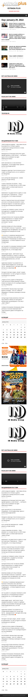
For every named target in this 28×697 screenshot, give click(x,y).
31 (3, 339)
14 (17, 332)
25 (6, 337)
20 (14, 334)
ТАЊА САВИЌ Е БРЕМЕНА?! (16, 56)
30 (24, 337)
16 (24, 332)
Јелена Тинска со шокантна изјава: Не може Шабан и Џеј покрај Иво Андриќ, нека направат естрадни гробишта (17, 25)
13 (14, 332)
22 (21, 334)
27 (14, 337)
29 (21, 337)
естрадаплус (13, 29)
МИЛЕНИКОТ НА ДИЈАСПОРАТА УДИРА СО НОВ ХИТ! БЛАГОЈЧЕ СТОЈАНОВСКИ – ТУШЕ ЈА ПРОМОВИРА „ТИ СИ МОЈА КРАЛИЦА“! (13, 194)
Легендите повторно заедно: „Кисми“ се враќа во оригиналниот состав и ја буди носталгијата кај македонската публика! (13, 273)
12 (10, 332)
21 (17, 334)
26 (10, 337)
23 (24, 334)
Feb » (6, 343)
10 (3, 332)
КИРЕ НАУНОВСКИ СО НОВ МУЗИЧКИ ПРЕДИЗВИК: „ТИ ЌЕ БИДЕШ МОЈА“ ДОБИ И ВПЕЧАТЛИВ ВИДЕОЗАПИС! (12, 164)
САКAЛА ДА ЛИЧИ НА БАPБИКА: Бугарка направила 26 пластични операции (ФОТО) (17, 48)
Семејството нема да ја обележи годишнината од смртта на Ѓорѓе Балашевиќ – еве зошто (17, 65)
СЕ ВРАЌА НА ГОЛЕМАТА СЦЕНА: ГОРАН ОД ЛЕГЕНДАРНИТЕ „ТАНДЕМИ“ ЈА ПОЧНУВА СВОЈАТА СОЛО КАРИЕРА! (12, 211)
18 (6, 334)
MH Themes (22, 695)
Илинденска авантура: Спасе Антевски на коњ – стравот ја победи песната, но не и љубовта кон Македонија (13, 172)
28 (17, 337)
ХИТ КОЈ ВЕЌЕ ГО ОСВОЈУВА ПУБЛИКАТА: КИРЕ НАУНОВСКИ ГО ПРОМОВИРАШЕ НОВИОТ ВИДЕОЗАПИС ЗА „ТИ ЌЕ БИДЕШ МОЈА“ (13, 248)
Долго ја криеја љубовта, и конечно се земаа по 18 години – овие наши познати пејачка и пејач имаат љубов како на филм (13, 37)
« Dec (2, 343)
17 (3, 334)
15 (21, 332)
